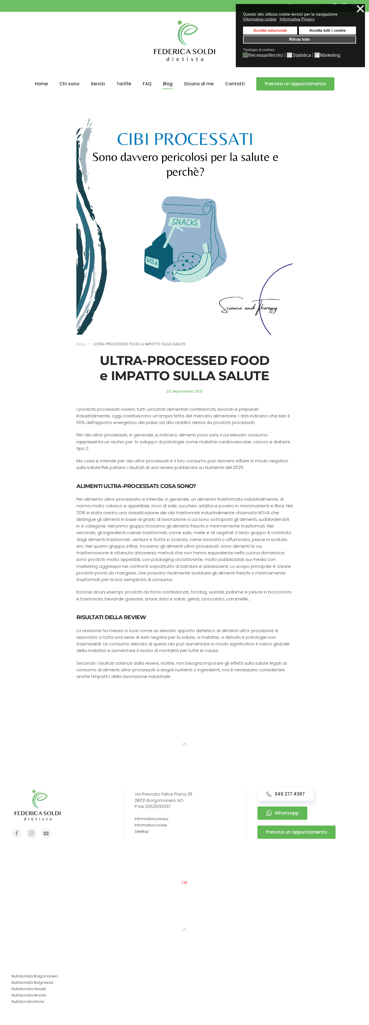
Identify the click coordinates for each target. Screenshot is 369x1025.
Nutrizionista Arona (28, 1001)
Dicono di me (199, 84)
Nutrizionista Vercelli (29, 988)
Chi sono (69, 84)
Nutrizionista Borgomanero (35, 976)
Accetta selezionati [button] (270, 31)
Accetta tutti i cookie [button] (327, 31)
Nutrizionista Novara (29, 995)
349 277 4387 (290, 794)
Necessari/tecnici (265, 55)
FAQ (147, 84)
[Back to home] (184, 41)
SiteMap (142, 831)
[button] (184, 744)
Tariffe (123, 84)
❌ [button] (360, 9)
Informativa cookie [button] (259, 19)
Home (41, 84)
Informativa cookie (151, 825)
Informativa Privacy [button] (297, 19)
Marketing (330, 55)
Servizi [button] (98, 84)
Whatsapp (287, 813)
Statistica (301, 55)
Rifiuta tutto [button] (299, 39)
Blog (168, 84)
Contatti (235, 84)
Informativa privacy (152, 818)
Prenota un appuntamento (295, 84)
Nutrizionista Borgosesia (32, 982)
